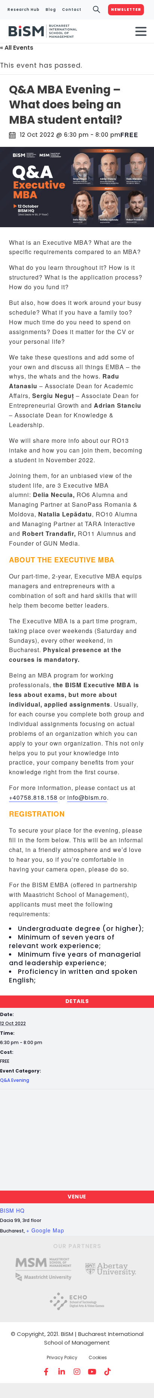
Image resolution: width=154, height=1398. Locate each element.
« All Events (16, 47)
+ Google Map (45, 1230)
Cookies (98, 1357)
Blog (51, 10)
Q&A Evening (14, 1080)
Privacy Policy (62, 1357)
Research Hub (23, 10)
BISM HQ (12, 1210)
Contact (71, 10)
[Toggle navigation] (140, 31)
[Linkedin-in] (61, 1371)
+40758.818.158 (33, 797)
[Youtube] (92, 1371)
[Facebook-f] (46, 1371)
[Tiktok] (107, 1371)
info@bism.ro (87, 797)
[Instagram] (77, 1371)
